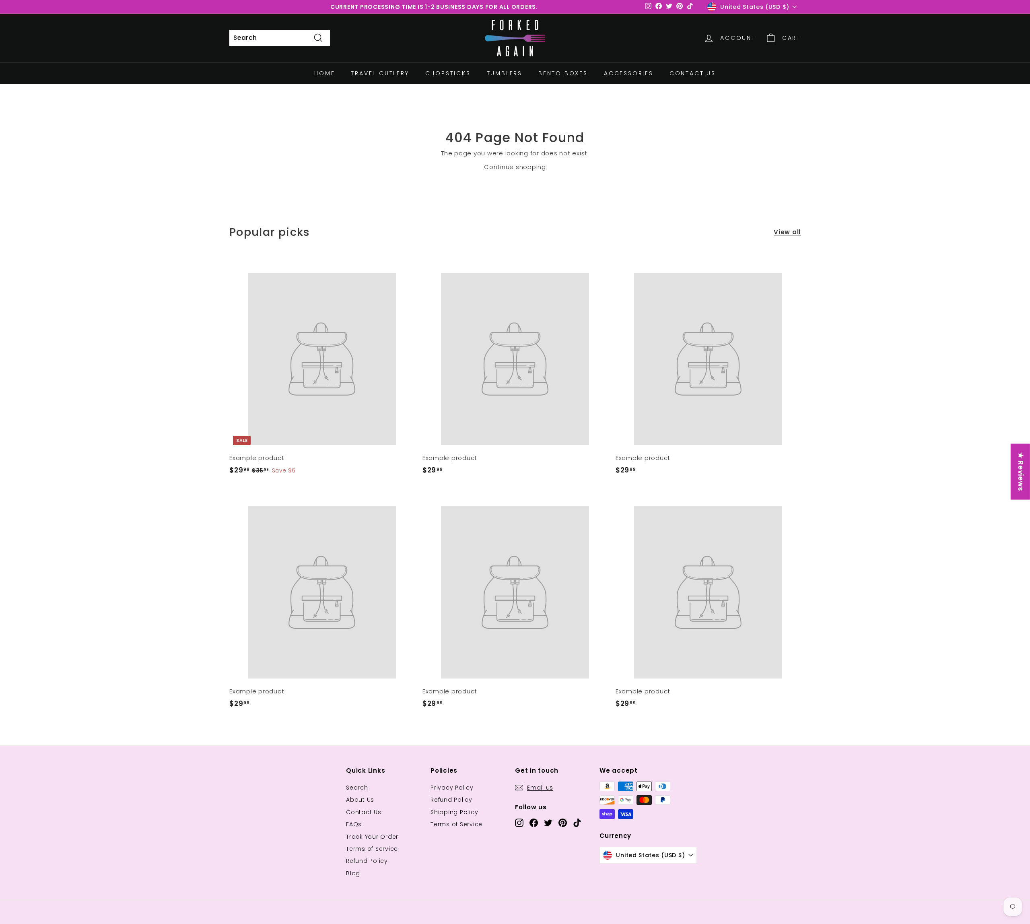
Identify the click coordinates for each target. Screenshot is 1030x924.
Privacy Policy (452, 788)
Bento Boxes (563, 73)
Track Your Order (372, 837)
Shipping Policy (454, 812)
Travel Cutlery (380, 73)
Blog (353, 873)
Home (324, 73)
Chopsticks (448, 73)
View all (787, 232)
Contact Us (693, 73)
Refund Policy (367, 861)
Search (357, 788)
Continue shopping (515, 167)
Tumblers (504, 73)
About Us (360, 800)
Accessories (628, 73)
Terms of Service (372, 849)
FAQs (354, 824)
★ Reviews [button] (1021, 471)
